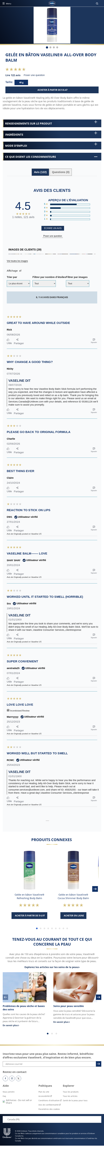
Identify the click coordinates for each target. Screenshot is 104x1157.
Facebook (5, 1078)
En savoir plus (25, 1025)
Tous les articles (70, 1096)
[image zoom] (65, 32)
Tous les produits (71, 1091)
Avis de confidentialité (48, 1104)
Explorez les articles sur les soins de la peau (51, 967)
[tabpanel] (52, 500)
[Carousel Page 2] (52, 1033)
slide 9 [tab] (67, 928)
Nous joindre (8, 1091)
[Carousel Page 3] (56, 1033)
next (98, 997)
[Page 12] (56, 820)
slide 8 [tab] (63, 928)
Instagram (12, 1078)
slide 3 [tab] (44, 928)
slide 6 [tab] (56, 928)
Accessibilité (44, 1096)
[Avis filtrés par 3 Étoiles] (70, 212)
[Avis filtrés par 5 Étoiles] (70, 204)
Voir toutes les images (17, 261)
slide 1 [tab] (37, 928)
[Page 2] (51, 820)
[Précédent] (8, 889)
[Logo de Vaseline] (52, 3)
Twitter (18, 1078)
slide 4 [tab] (48, 928)
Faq (4, 1096)
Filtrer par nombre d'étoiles (49, 277)
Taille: (9, 82)
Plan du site (43, 1091)
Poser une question (52, 236)
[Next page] (59, 820)
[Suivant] (95, 889)
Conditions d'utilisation (48, 1100)
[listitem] (47, 47)
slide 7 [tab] (59, 928)
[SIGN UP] (98, 1063)
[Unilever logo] (7, 1133)
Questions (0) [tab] (60, 172)
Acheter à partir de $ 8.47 (52, 89)
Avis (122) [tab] (40, 172)
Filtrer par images (77, 277)
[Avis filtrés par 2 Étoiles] (70, 215)
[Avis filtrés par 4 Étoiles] (70, 208)
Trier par (12, 277)
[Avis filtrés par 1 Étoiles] (70, 219)
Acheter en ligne (74, 915)
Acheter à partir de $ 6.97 (30, 915)
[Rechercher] (97, 3)
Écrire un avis (53, 228)
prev (5, 997)
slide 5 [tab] (52, 928)
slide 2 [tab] (40, 928)
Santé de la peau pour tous (75, 1100)
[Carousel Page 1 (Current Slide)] (47, 1033)
